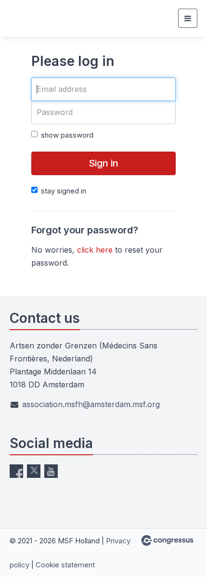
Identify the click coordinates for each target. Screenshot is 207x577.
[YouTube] (51, 471)
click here (95, 250)
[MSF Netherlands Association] (34, 18)
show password (67, 135)
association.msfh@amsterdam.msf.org (91, 404)
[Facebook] (16, 471)
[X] (33, 471)
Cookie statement (65, 564)
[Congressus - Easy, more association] (167, 540)
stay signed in (63, 190)
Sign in (103, 163)
